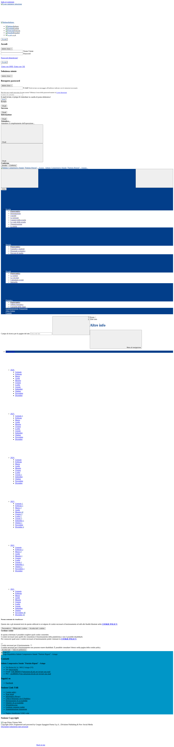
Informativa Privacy (13, 696)
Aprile (17, 378)
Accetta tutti (37, 628)
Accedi (4, 39)
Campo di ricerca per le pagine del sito (15, 334)
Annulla (4, 165)
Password (27, 54)
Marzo (17, 376)
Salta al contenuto (7, 2)
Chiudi (4, 106)
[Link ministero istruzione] (11, 4)
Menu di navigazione (133, 347)
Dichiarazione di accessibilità (16, 701)
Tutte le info (10, 352)
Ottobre (18, 391)
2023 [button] (12, 501)
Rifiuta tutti (20, 628)
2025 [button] (12, 414)
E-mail (25, 88)
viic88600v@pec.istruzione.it (30, 674)
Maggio (18, 381)
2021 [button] (12, 589)
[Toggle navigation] (19, 178)
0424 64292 (13, 670)
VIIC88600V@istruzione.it (30, 672)
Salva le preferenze (19, 650)
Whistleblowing (12, 705)
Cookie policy (11, 692)
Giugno (18, 383)
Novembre (19, 393)
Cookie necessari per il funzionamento (15, 645)
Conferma (12, 165)
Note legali (10, 694)
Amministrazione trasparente (16, 709)
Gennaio (18, 372)
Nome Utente (28, 51)
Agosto (18, 387)
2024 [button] (12, 458)
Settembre (19, 389)
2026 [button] (12, 370)
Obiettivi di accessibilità (14, 703)
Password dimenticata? (9, 58)
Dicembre (18, 395)
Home (92, 317)
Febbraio (18, 374)
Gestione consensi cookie (15, 707)
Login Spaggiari (61, 92)
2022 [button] (12, 545)
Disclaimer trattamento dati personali (14, 727)
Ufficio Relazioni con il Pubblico (18, 699)
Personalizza (6, 628)
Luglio (17, 385)
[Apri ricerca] (154, 178)
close (4, 189)
